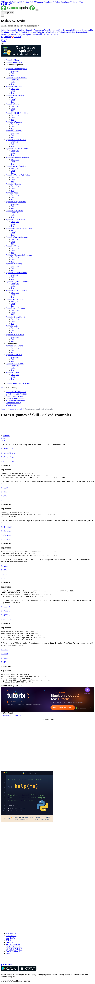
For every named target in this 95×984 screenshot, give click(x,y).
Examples (15, 71)
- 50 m (4, 500)
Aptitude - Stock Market (15, 317)
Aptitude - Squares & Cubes (17, 148)
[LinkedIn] (9, 4)
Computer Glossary (13, 403)
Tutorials (7, 37)
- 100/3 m (5, 615)
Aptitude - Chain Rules (15, 335)
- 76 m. (5, 662)
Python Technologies (9, 30)
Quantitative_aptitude (15, 409)
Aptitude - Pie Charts (14, 355)
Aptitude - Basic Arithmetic (16, 77)
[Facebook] (1, 4)
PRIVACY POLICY (14, 947)
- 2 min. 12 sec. (8, 453)
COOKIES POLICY (14, 951)
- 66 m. (4, 658)
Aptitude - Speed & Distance (17, 281)
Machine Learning (76, 32)
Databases (21, 30)
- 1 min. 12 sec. (8, 449)
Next (3, 440)
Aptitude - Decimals (14, 86)
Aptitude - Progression (15, 299)
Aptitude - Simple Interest (16, 202)
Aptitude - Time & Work (15, 219)
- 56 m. (4, 654)
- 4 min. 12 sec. (8, 461)
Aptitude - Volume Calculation (18, 175)
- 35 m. (4, 574)
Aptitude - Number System (16, 69)
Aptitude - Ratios (12, 104)
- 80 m (4, 488)
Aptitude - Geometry (14, 264)
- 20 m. (4, 570)
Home (3, 409)
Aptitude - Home (12, 60)
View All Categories (50, 34)
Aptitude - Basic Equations (16, 273)
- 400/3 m (5, 611)
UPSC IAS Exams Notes (16, 392)
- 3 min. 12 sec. (8, 457)
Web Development (51, 30)
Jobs (5, 39)
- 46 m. (4, 649)
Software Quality (15, 34)
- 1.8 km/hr (6, 527)
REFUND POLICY (14, 949)
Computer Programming (34, 30)
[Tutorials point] (18, 10)
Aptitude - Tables (12, 372)
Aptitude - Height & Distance (17, 157)
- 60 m (4, 496)
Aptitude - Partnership (14, 211)
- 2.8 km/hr (6, 531)
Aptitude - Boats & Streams (16, 237)
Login (3, 41)
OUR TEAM (11, 936)
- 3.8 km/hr (6, 535)
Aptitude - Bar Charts (14, 346)
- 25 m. (4, 566)
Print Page (8, 713)
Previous (6, 436)
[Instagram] (11, 4)
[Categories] (37, 10)
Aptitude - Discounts (14, 122)
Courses (17, 37)
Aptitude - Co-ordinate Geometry (19, 255)
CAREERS (10, 938)
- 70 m (4, 492)
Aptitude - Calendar (13, 184)
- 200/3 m (6, 619)
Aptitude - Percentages (15, 95)
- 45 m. (5, 578)
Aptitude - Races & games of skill (19, 228)
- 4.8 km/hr (6, 539)
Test (12, 75)
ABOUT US (11, 933)
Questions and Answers (15, 396)
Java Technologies (66, 30)
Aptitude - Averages (14, 131)
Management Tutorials (31, 34)
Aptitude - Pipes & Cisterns (16, 290)
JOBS (8, 940)
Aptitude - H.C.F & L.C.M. (17, 113)
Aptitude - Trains (12, 246)
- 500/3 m (5, 607)
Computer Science (80, 30)
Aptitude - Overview (14, 62)
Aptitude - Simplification (15, 308)
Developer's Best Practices (16, 394)
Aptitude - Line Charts (15, 363)
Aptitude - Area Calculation (16, 166)
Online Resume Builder (15, 398)
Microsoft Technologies (37, 32)
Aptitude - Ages (12, 326)
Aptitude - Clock (12, 193)
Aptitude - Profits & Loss (16, 140)
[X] (4, 4)
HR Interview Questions (15, 400)
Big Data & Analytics (20, 32)
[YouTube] (6, 4)
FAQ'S (8, 953)
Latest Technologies (61, 32)
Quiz (13, 73)
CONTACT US (12, 942)
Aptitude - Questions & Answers (18, 383)
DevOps (50, 32)
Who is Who (11, 405)
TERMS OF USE (13, 944)
